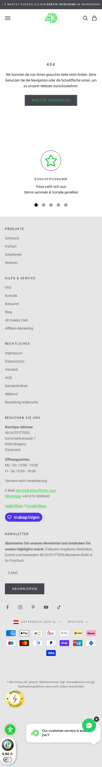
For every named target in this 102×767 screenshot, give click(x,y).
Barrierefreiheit (16, 386)
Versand (11, 369)
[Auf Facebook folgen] (7, 607)
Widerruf (11, 394)
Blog (8, 312)
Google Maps (36, 506)
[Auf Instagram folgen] (20, 607)
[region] (51, 172)
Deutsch (75, 622)
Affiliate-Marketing (19, 328)
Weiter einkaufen (51, 100)
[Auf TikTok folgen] (58, 607)
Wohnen (11, 263)
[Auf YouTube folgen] (46, 607)
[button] (10, 729)
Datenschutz (15, 361)
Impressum (13, 353)
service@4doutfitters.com (36, 490)
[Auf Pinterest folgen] (33, 607)
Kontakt (11, 296)
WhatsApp (13, 496)
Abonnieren (24, 589)
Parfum (11, 246)
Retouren (12, 304)
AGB (8, 378)
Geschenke (13, 254)
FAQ (8, 287)
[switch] (7, 760)
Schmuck (12, 238)
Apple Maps (14, 506)
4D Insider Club (16, 320)
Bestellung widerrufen (21, 402)
